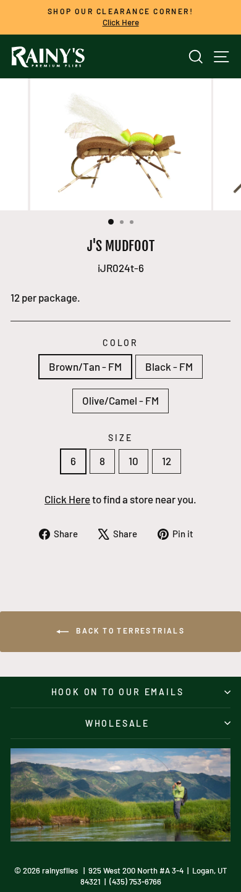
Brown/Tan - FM (85, 366)
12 (166, 461)
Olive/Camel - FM (120, 400)
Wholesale (117, 723)
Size (120, 437)
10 (133, 461)
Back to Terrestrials (129, 630)
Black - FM (169, 366)
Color (120, 342)
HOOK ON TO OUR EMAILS (117, 692)
